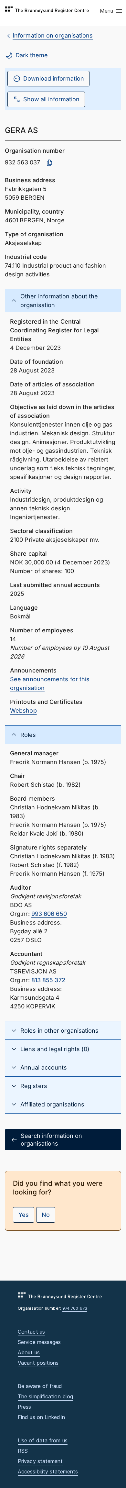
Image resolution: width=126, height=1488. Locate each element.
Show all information (51, 99)
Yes (23, 1214)
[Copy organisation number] (49, 163)
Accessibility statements (48, 1471)
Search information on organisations (51, 1139)
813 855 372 (48, 980)
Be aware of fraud (40, 1386)
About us (29, 1352)
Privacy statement (40, 1461)
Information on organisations (53, 35)
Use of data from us (43, 1440)
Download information (53, 78)
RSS (23, 1451)
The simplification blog (45, 1396)
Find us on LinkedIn (41, 1417)
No (46, 1214)
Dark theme (32, 55)
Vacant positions (38, 1363)
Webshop (23, 710)
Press (24, 1407)
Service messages (39, 1342)
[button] (111, 11)
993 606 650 (49, 913)
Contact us (31, 1331)
